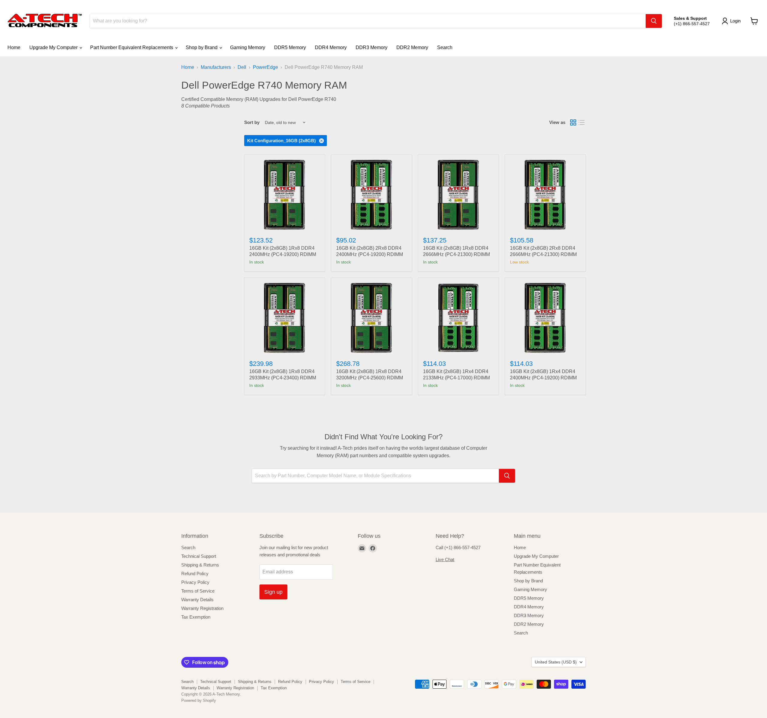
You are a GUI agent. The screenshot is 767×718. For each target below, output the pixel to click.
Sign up (273, 592)
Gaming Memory (247, 47)
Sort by (251, 122)
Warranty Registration (202, 608)
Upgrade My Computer (54, 47)
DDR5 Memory (290, 47)
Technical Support (198, 556)
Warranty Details (197, 599)
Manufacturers (216, 67)
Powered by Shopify (198, 700)
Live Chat (445, 559)
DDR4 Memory (331, 47)
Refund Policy (195, 573)
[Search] (654, 21)
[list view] (581, 122)
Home (13, 47)
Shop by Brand (202, 47)
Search (444, 47)
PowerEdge (265, 67)
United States (556, 662)
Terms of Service (198, 590)
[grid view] (573, 122)
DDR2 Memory (412, 47)
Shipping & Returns (200, 564)
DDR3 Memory (371, 47)
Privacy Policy (195, 582)
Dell (242, 67)
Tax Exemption (195, 616)
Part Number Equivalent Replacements (132, 47)
